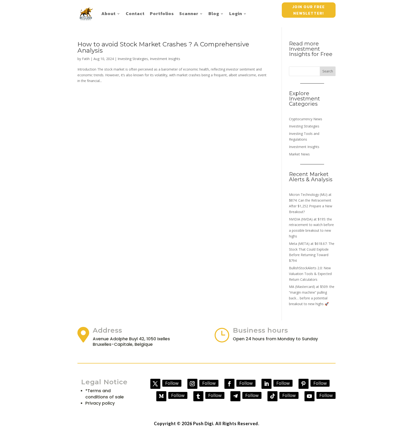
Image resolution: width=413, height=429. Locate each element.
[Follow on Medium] (161, 396)
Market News (299, 154)
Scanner (188, 13)
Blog (213, 13)
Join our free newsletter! (308, 10)
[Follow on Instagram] (192, 384)
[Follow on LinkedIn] (266, 384)
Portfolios (162, 13)
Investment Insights (165, 58)
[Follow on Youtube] (309, 396)
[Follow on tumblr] (198, 396)
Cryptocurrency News (305, 119)
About (108, 13)
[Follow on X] (155, 384)
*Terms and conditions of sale (104, 394)
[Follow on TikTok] (272, 396)
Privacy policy (100, 403)
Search (327, 71)
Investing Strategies (133, 58)
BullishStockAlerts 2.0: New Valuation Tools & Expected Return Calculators (310, 274)
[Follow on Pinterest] (304, 384)
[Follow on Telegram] (235, 396)
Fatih (86, 58)
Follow (172, 383)
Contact (135, 13)
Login (235, 13)
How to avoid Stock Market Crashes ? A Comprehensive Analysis (163, 47)
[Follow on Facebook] (229, 384)
